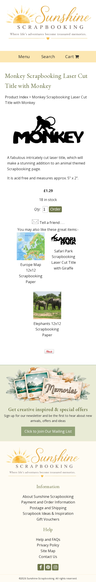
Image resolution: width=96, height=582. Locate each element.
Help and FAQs (48, 539)
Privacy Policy (48, 545)
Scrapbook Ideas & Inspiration (48, 513)
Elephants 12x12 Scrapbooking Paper (47, 329)
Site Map (48, 550)
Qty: (37, 209)
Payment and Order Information (48, 502)
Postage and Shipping (48, 507)
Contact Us (48, 556)
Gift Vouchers (48, 519)
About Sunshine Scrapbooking (48, 496)
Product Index (16, 97)
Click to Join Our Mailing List (48, 431)
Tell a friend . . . (52, 222)
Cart (69, 56)
